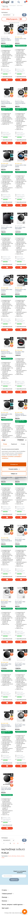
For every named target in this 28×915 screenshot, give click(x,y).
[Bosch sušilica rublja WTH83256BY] (21, 530)
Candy (2, 857)
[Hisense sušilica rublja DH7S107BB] (7, 218)
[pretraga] (19, 2)
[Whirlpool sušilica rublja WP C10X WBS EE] (21, 405)
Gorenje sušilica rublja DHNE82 (20, 39)
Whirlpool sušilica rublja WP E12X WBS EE (6, 352)
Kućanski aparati (12, 5)
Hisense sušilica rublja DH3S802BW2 (20, 290)
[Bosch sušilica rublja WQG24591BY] (7, 592)
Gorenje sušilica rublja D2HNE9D (6, 290)
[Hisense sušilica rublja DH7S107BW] (7, 156)
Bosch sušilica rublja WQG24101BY (20, 725)
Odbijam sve (14, 473)
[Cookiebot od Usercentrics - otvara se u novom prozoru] (18, 440)
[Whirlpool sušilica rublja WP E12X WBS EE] (7, 342)
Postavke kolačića (13, 469)
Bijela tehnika (19, 5)
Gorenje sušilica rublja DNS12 (20, 478)
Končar (22, 856)
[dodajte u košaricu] (7, 79)
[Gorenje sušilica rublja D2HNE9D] (7, 280)
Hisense (18, 856)
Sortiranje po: (4, 12)
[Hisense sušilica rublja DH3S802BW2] (21, 280)
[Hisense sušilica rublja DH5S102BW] (7, 405)
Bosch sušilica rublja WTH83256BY (20, 540)
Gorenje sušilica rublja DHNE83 (20, 165)
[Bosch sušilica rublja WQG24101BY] (21, 716)
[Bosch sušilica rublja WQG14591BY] (21, 592)
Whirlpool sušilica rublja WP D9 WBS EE (20, 102)
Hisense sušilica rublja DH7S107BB (6, 228)
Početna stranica (4, 5)
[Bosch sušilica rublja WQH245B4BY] (21, 218)
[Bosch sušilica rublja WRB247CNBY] (21, 655)
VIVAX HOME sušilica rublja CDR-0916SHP (6, 788)
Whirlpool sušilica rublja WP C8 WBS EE (6, 725)
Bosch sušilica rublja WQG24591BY (6, 602)
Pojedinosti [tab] (14, 444)
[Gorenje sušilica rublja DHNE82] (21, 29)
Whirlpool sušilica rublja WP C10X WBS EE (20, 414)
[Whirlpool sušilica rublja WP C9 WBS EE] (7, 29)
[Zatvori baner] (25, 440)
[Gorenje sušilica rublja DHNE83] (21, 156)
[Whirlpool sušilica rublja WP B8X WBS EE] (7, 93)
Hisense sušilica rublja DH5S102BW (6, 414)
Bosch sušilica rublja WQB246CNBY (6, 664)
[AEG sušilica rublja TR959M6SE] (21, 342)
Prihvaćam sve (14, 464)
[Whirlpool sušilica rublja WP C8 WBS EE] (7, 716)
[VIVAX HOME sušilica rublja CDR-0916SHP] (7, 779)
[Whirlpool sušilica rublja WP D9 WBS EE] (21, 93)
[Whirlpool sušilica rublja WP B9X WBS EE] (7, 530)
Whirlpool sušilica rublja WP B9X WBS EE (6, 540)
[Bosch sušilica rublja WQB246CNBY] (7, 655)
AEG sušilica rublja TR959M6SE (19, 352)
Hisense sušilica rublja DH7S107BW (6, 165)
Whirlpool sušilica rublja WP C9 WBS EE (6, 39)
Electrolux (14, 856)
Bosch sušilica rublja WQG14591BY (20, 602)
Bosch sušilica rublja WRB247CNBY (20, 664)
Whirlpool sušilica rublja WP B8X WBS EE (6, 102)
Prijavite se (14, 879)
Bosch (9, 856)
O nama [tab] (23, 444)
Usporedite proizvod (7, 76)
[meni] (12, 2)
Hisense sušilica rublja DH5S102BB (6, 478)
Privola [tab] (5, 444)
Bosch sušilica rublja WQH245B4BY (20, 228)
